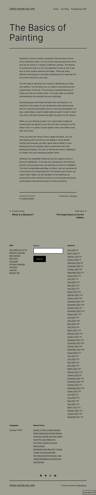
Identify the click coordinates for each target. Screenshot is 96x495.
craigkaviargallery (28, 198)
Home (55, 9)
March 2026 (72, 253)
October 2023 (73, 346)
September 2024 (74, 311)
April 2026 (71, 250)
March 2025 (72, 292)
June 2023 (71, 359)
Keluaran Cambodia (17, 253)
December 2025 (73, 263)
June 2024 (71, 321)
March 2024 (72, 330)
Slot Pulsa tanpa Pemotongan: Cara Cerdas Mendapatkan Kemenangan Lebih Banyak (47, 459)
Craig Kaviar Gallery (22, 9)
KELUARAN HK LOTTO (18, 250)
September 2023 (74, 350)
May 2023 (71, 362)
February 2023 (73, 372)
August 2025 (72, 276)
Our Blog (65, 9)
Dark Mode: (88, 492)
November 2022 (73, 382)
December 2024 (73, 301)
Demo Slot (13, 259)
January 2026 (72, 260)
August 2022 (72, 391)
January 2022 (72, 414)
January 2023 (72, 375)
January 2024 (72, 337)
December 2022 (73, 378)
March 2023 (72, 369)
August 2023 (72, 353)
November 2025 (73, 266)
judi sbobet (13, 261)
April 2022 (71, 404)
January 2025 (72, 298)
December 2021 (73, 417)
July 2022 (71, 395)
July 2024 (71, 317)
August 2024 (72, 314)
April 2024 (71, 327)
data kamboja (14, 256)
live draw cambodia (17, 264)
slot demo (13, 267)
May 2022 (71, 401)
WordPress (82, 485)
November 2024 (73, 305)
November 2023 (73, 343)
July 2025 (71, 279)
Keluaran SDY (14, 273)
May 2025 (71, 285)
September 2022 (74, 388)
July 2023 (71, 356)
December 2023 (73, 340)
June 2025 (71, 282)
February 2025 (73, 295)
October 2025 (73, 269)
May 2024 (71, 324)
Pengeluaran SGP (79, 9)
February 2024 (73, 334)
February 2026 (73, 257)
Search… (36, 246)
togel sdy (13, 270)
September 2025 (74, 273)
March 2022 (72, 407)
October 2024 (73, 308)
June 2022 (71, 398)
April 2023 (71, 366)
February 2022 (73, 411)
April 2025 (71, 289)
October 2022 (73, 385)
